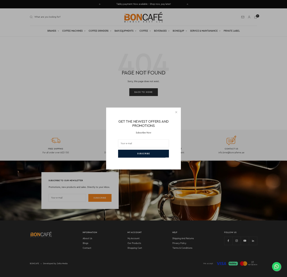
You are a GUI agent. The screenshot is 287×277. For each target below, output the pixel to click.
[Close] (176, 112)
